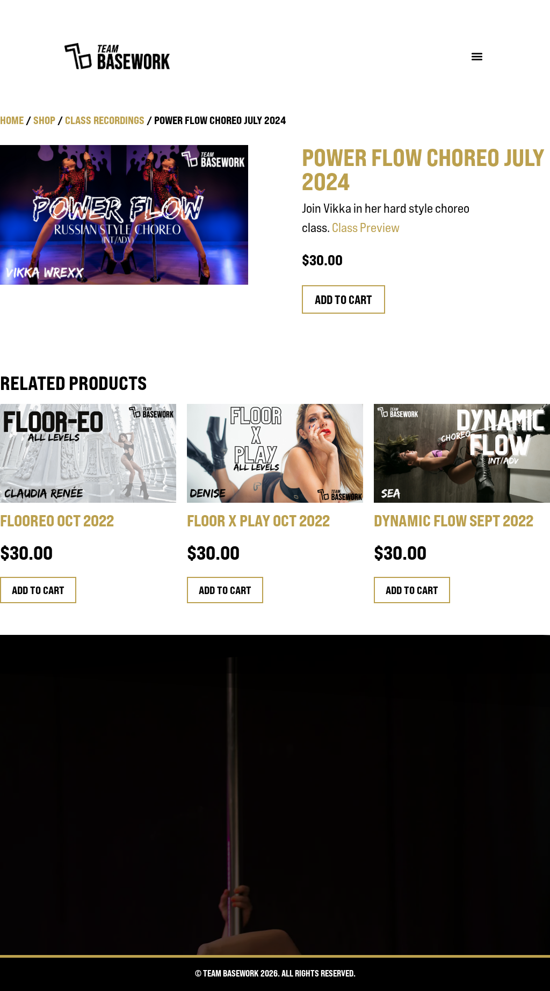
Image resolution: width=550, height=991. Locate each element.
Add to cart (343, 300)
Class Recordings (104, 120)
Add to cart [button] (38, 590)
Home (12, 120)
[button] (477, 56)
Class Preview (366, 227)
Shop (44, 120)
